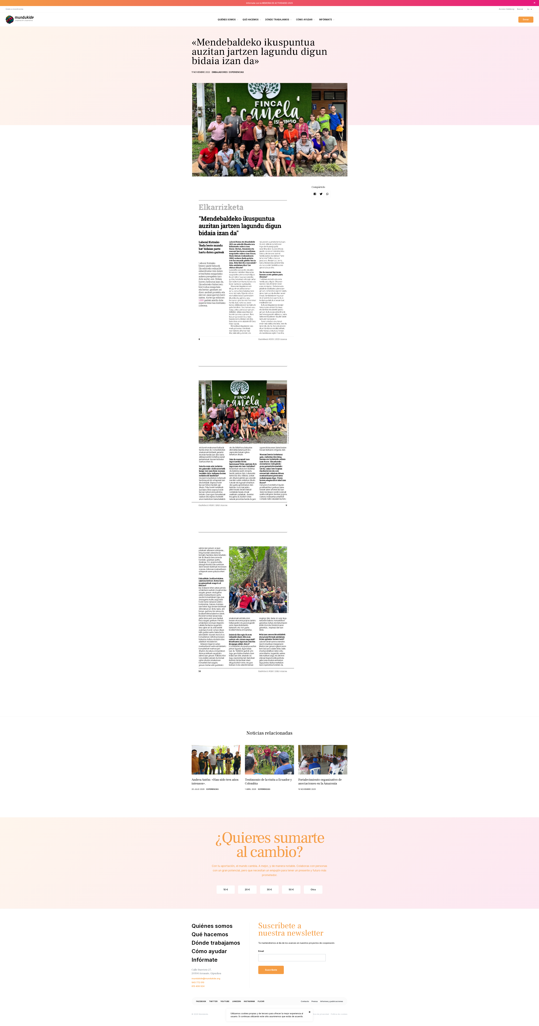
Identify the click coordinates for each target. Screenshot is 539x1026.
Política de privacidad (319, 1014)
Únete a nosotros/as (14, 9)
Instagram (249, 1001)
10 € (225, 889)
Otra (313, 889)
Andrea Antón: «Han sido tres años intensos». (215, 781)
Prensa (314, 1001)
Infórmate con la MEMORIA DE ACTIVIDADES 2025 (269, 3)
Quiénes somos (227, 19)
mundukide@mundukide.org (206, 978)
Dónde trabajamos (277, 19)
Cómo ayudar (304, 19)
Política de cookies (339, 1014)
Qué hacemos (251, 19)
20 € (247, 889)
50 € (291, 889)
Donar (526, 19)
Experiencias (236, 72)
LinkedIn (236, 1001)
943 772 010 (198, 982)
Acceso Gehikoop (506, 9)
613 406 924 (198, 986)
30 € (269, 889)
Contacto (305, 1001)
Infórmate (325, 19)
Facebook (201, 1001)
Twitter (213, 1001)
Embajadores (220, 72)
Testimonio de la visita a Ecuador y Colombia (268, 781)
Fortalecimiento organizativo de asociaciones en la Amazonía (320, 781)
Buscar (520, 9)
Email (261, 951)
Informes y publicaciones (331, 1001)
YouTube (224, 1001)
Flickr (261, 1001)
